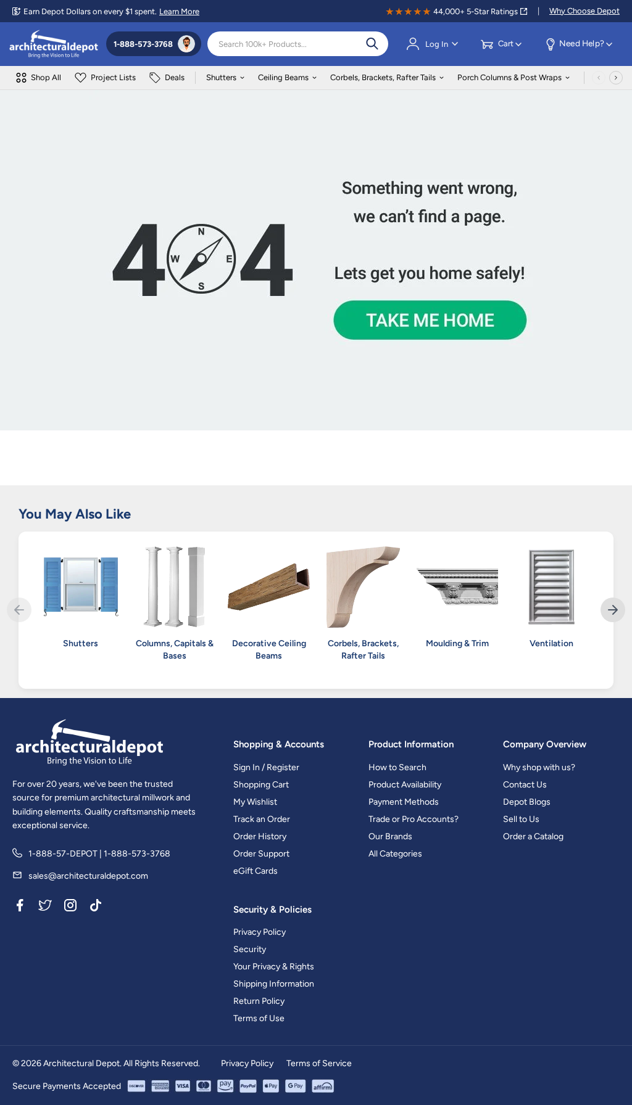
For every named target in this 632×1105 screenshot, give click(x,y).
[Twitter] (45, 907)
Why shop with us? (539, 767)
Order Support (261, 853)
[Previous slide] (19, 610)
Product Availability (404, 784)
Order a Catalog (533, 836)
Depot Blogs (527, 802)
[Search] (372, 44)
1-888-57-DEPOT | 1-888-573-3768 (99, 853)
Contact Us (525, 784)
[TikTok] (95, 907)
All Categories (395, 853)
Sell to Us (521, 819)
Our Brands (390, 836)
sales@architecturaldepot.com (88, 876)
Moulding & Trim (457, 643)
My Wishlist (255, 802)
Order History (259, 836)
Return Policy (259, 1001)
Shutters (221, 77)
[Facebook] (19, 907)
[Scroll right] (616, 77)
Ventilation (551, 643)
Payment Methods (403, 802)
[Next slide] (613, 610)
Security (249, 949)
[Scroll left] (598, 77)
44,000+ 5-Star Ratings (475, 11)
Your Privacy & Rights (273, 966)
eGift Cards (255, 871)
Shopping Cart (261, 784)
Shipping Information (273, 984)
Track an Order (261, 819)
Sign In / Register (266, 767)
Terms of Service (319, 1063)
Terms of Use (259, 1018)
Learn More (179, 11)
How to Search (397, 767)
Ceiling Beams (283, 77)
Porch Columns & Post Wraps (509, 77)
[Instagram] (70, 907)
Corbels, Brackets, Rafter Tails (383, 77)
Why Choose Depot (584, 10)
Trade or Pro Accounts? (413, 819)
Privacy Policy (259, 932)
